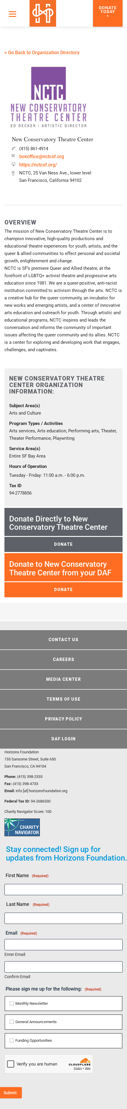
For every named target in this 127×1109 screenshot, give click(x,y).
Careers (63, 659)
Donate (63, 544)
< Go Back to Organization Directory (41, 52)
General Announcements (36, 1022)
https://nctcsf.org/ (38, 165)
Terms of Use (63, 699)
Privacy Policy (63, 719)
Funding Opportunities (33, 1040)
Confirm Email (17, 976)
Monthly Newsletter (31, 1003)
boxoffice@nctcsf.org (41, 156)
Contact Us (63, 639)
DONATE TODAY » (108, 11)
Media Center (63, 679)
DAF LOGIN (63, 738)
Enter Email (14, 954)
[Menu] (12, 14)
